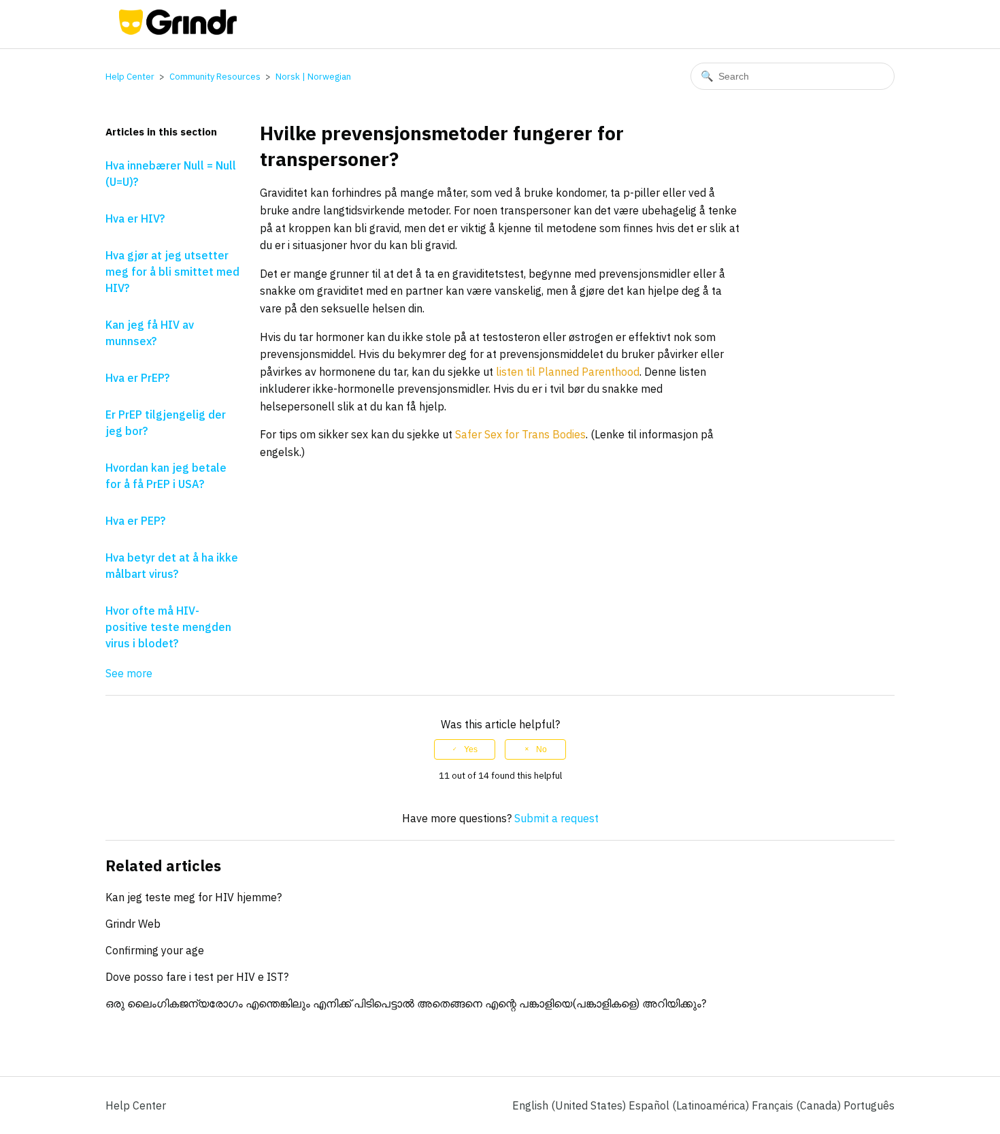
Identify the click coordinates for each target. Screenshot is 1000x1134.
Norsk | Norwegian (313, 76)
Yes (471, 749)
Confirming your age (154, 950)
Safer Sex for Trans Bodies (520, 434)
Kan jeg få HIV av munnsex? (149, 333)
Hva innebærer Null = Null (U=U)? (170, 174)
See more (128, 673)
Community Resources (215, 76)
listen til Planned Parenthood (567, 371)
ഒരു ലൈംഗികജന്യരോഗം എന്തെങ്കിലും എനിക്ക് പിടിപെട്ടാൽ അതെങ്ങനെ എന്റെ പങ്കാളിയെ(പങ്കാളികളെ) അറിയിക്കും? (405, 1003)
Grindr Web (133, 923)
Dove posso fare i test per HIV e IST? (196, 977)
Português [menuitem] (869, 1105)
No (541, 749)
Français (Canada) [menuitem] (798, 1105)
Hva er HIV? (135, 218)
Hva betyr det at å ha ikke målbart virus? (171, 566)
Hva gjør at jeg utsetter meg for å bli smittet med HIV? (172, 271)
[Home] (178, 30)
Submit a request (556, 818)
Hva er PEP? (135, 521)
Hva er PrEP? (137, 378)
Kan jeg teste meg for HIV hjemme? (193, 897)
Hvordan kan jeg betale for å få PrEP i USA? (166, 476)
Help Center (129, 76)
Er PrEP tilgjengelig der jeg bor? (165, 423)
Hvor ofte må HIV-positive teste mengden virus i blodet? (168, 627)
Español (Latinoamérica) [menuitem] (690, 1105)
